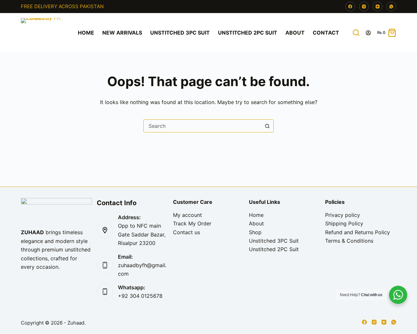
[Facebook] (350, 6)
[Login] (368, 32)
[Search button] (267, 126)
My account (187, 215)
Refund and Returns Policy (357, 232)
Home (86, 32)
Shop (255, 232)
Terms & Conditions (349, 240)
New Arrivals (122, 32)
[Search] (356, 32)
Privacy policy (342, 215)
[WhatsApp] (391, 6)
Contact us (186, 232)
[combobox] (202, 125)
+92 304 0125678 (140, 296)
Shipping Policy (344, 223)
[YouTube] (377, 6)
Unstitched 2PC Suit (247, 32)
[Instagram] (364, 6)
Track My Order (192, 223)
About (295, 32)
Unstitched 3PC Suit (180, 32)
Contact (326, 32)
